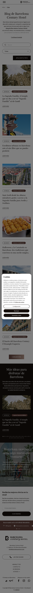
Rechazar (16, 311)
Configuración (16, 306)
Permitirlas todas (16, 315)
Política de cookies (19, 302)
